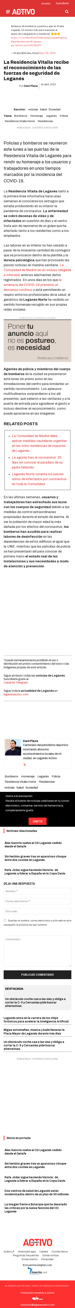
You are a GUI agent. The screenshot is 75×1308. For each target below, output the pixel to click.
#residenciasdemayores (54, 37)
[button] (67, 11)
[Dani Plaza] (13, 753)
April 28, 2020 (48, 52)
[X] (24, 95)
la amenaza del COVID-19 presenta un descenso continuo (33, 285)
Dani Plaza (31, 86)
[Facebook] (16, 95)
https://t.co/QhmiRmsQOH (26, 37)
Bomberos (20, 115)
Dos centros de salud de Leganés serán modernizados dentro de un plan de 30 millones (37, 1192)
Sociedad (54, 109)
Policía (64, 115)
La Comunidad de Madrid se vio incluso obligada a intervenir (37, 270)
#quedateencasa (20, 41)
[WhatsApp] (33, 95)
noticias (33, 109)
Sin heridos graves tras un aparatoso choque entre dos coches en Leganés (35, 1165)
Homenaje (36, 115)
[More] (58, 95)
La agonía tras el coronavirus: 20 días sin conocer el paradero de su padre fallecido (37, 462)
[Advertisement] (37, 611)
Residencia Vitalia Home (20, 121)
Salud (43, 109)
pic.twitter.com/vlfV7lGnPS (26, 45)
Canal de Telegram (16, 682)
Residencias (45, 121)
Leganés (51, 115)
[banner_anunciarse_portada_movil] (37, 341)
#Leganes (36, 41)
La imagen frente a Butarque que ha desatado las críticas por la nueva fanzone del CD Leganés (36, 1208)
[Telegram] (50, 95)
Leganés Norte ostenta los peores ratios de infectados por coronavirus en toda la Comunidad (39, 479)
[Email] (41, 95)
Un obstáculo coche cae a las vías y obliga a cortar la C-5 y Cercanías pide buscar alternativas (35, 1002)
